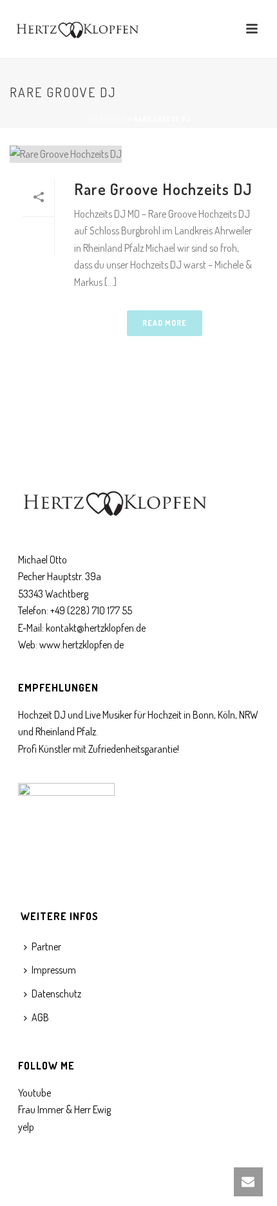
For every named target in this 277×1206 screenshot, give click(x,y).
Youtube (34, 1092)
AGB (40, 1017)
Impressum (54, 969)
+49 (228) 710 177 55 (91, 610)
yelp (26, 1126)
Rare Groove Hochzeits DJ (163, 189)
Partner (46, 946)
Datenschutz (56, 993)
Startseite (106, 119)
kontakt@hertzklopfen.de (96, 627)
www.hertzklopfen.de (81, 644)
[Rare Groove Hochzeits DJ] (138, 153)
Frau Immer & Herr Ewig (64, 1109)
